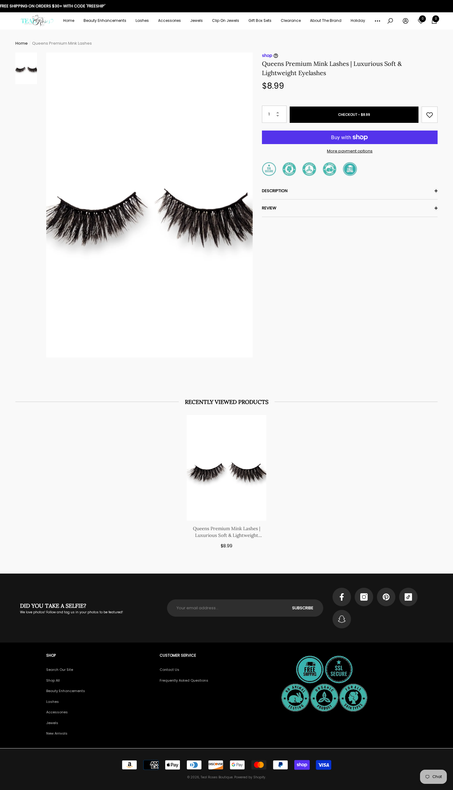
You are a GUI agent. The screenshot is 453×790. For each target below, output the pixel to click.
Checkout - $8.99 (354, 114)
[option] (149, 205)
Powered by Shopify (249, 777)
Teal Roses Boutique (217, 777)
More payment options (350, 151)
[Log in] (405, 21)
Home (21, 43)
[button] (105, 21)
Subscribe (302, 608)
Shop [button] (51, 655)
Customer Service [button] (178, 655)
